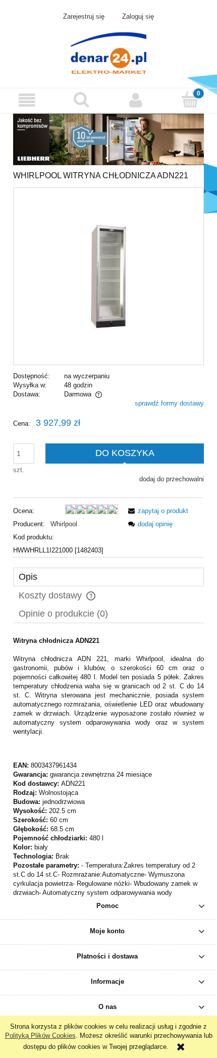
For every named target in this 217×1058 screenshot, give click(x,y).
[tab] (108, 577)
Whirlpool (63, 524)
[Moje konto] (135, 100)
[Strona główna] (108, 52)
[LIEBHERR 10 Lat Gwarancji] (108, 138)
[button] (27, 100)
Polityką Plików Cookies (40, 1035)
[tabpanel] (108, 766)
